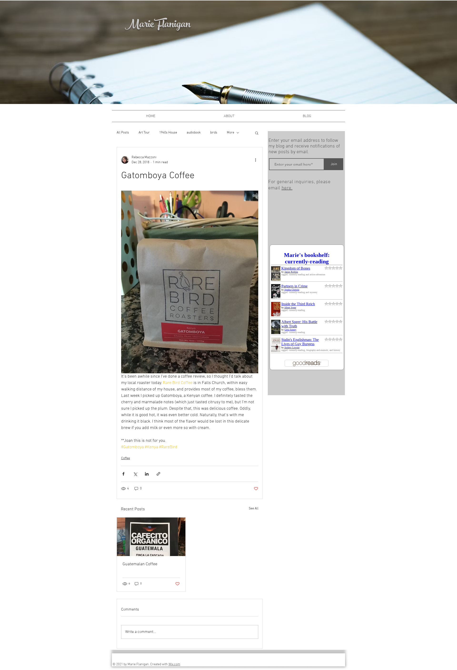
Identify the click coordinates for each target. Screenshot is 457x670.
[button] (256, 133)
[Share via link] (158, 474)
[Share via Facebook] (123, 474)
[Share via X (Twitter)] (135, 474)
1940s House (168, 133)
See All (253, 509)
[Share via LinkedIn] (146, 474)
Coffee (125, 458)
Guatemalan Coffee (140, 564)
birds (213, 133)
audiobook (194, 133)
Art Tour (144, 133)
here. (287, 188)
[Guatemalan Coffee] (151, 536)
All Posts (123, 133)
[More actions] (255, 160)
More (230, 133)
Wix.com (174, 664)
